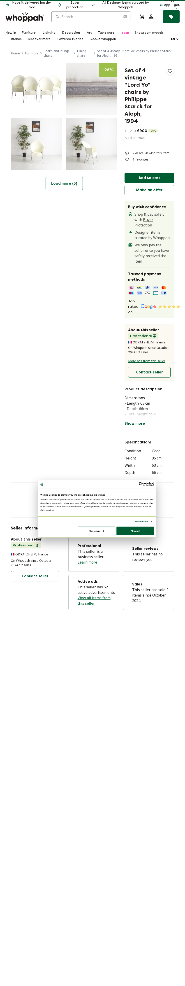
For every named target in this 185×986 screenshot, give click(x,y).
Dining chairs (81, 53)
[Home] (24, 17)
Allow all (135, 530)
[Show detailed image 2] (91, 89)
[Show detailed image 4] (91, 144)
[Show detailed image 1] (36, 89)
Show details (141, 521)
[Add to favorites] (170, 71)
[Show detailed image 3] (36, 144)
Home (15, 53)
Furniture (31, 53)
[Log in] (151, 16)
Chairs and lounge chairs (57, 53)
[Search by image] (125, 17)
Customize (94, 530)
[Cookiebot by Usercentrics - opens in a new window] (141, 484)
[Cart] (142, 16)
